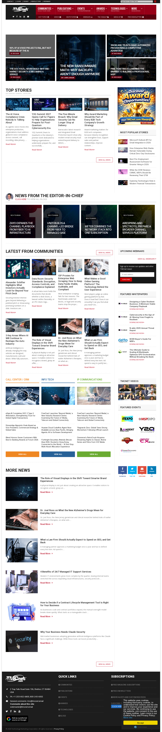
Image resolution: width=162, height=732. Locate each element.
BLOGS (63, 716)
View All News (104, 160)
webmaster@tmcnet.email (21, 707)
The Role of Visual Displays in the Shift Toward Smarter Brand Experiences (44, 344)
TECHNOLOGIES (66, 710)
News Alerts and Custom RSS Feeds (129, 697)
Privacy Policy (59, 729)
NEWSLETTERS (36, 1)
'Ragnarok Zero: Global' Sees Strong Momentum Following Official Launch (92, 429)
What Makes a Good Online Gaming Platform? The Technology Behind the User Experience (96, 284)
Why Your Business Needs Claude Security (62, 632)
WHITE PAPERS (71, 17)
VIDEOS (57, 17)
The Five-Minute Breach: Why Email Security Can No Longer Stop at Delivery (67, 119)
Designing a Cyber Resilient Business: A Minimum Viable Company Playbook (142, 304)
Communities (66, 685)
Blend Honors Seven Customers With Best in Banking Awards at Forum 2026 (22, 438)
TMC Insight (102, 17)
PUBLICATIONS (66, 691)
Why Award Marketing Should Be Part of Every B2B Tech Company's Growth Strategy (95, 119)
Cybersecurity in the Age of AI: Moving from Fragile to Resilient (142, 317)
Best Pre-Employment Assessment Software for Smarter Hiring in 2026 (141, 162)
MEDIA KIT (117, 17)
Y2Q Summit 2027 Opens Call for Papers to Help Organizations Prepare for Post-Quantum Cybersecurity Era (43, 121)
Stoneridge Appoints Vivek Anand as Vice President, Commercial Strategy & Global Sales (22, 427)
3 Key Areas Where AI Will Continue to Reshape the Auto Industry (17, 339)
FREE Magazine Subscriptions (126, 685)
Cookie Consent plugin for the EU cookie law (140, 727)
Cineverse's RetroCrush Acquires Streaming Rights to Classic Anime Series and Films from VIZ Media (91, 439)
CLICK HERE (20, 199)
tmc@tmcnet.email (35, 701)
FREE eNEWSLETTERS (135, 17)
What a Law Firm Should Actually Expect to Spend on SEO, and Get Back (96, 344)
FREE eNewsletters (122, 691)
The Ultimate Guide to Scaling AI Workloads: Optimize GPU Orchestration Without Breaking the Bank (142, 353)
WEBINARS (47, 1)
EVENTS (63, 697)
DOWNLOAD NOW (137, 309)
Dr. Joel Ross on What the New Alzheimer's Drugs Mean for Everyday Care (70, 342)
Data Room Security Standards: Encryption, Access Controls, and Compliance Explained (44, 282)
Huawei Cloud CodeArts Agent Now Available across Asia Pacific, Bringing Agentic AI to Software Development (57, 430)
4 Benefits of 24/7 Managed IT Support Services (65, 571)
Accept (140, 722)
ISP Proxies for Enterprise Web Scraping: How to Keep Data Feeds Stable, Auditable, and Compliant (70, 282)
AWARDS (64, 703)
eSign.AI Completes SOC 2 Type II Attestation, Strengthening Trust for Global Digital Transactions (20, 415)
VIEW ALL (22, 454)
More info (127, 717)
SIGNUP (25, 1)
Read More (10, 144)
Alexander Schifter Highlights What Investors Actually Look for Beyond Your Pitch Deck (17, 288)
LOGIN (18, 1)
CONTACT (10, 1)
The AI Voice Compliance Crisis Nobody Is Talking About (15, 118)
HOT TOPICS (43, 17)
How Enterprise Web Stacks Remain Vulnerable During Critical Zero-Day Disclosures (142, 151)
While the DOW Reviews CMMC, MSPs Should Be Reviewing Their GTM (140, 172)
